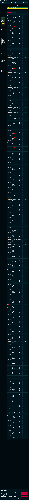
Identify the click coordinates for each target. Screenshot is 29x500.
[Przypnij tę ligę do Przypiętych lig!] (13, 14)
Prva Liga (2, 9)
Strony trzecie (17, 495)
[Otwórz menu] (27, 2)
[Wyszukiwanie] (24, 2)
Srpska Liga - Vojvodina (3, 11)
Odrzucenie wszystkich (24, 494)
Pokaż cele (24, 496)
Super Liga (2, 8)
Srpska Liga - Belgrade (3, 10)
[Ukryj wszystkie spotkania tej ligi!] (27, 14)
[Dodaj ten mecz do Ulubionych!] (7, 15)
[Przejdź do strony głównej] (5, 2)
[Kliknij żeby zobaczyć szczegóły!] (17, 15)
